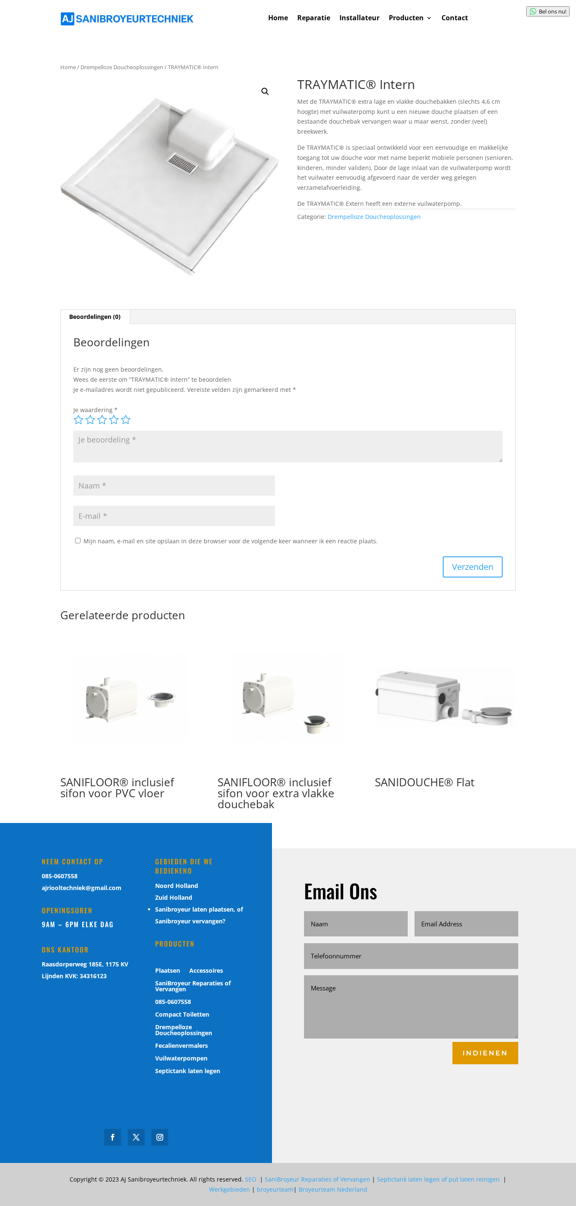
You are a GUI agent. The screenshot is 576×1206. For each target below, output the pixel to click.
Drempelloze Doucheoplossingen (122, 67)
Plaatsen (167, 971)
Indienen (485, 1053)
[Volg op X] (136, 1137)
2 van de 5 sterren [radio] (90, 420)
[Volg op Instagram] (159, 1137)
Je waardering (95, 410)
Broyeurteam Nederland (333, 1189)
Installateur (359, 18)
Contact (454, 18)
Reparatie (313, 18)
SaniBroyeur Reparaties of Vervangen (193, 986)
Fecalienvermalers (181, 1046)
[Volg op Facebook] (112, 1137)
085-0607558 (60, 876)
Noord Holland (176, 886)
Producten (406, 18)
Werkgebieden (229, 1189)
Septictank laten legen (187, 1071)
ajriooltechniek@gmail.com (81, 888)
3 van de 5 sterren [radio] (102, 420)
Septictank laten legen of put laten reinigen (439, 1179)
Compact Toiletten (182, 1015)
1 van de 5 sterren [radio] (78, 420)
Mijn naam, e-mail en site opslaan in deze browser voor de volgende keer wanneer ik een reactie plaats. (230, 541)
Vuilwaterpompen (181, 1058)
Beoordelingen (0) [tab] (95, 317)
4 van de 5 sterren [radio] (114, 420)
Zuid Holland (173, 897)
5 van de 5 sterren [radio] (126, 420)
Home (278, 18)
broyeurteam (275, 1189)
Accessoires (206, 971)
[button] (265, 91)
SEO (251, 1179)
